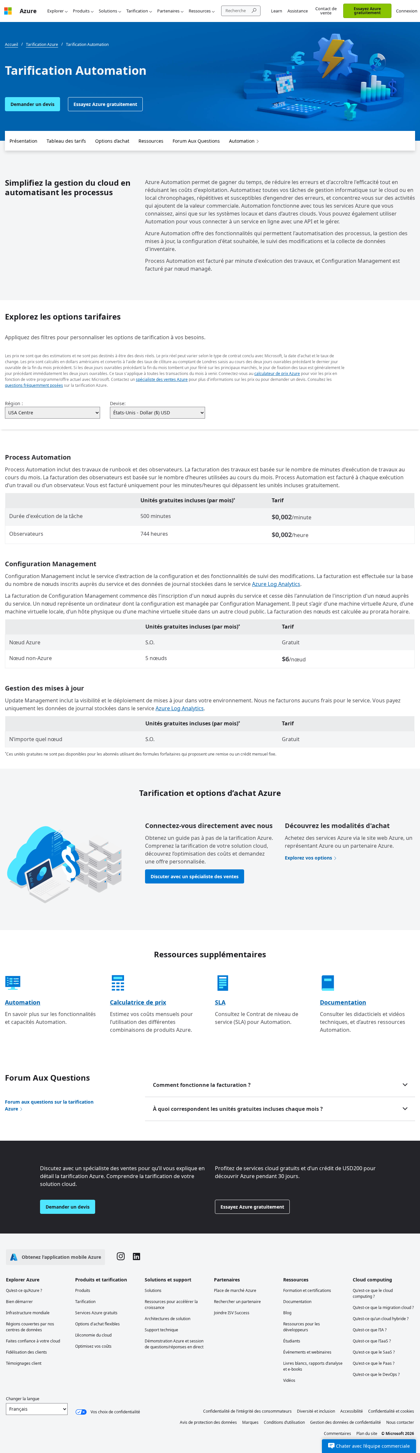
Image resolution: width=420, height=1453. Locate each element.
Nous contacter (400, 1422)
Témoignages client (23, 1363)
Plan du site (366, 1433)
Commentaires (337, 1433)
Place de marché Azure (235, 1290)
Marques (250, 1422)
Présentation (23, 141)
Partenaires (168, 11)
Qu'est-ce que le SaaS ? (374, 1352)
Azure (28, 11)
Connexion (406, 11)
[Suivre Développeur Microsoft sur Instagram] (121, 1257)
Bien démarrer (19, 1301)
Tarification (137, 11)
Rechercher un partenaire (237, 1301)
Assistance (297, 11)
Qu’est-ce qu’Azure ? (24, 1290)
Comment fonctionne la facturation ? (202, 1085)
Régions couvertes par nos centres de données (30, 1327)
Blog (287, 1313)
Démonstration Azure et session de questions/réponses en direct (174, 1344)
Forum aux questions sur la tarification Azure (49, 1105)
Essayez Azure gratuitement (367, 10)
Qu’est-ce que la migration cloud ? (383, 1307)
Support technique (161, 1330)
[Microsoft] (8, 11)
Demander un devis (32, 104)
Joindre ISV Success (231, 1313)
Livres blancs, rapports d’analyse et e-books (313, 1366)
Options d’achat (112, 141)
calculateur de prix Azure (277, 373)
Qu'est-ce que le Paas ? (373, 1363)
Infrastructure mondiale (28, 1313)
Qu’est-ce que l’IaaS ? (372, 1341)
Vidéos (289, 1380)
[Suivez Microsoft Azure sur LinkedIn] (136, 1257)
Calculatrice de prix (138, 1002)
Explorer (55, 11)
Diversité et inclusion (316, 1411)
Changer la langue (22, 1398)
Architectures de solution (167, 1318)
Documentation (343, 1002)
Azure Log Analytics (276, 584)
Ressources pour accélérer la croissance (171, 1304)
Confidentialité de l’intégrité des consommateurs (247, 1411)
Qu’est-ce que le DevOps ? (376, 1374)
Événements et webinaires (307, 1352)
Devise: (118, 403)
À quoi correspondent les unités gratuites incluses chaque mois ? (238, 1108)
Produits (81, 11)
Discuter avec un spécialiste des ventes (195, 876)
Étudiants (291, 1341)
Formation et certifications (307, 1290)
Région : (14, 403)
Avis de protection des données (208, 1422)
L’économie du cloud (93, 1335)
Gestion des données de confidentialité (345, 1422)
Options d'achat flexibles (97, 1324)
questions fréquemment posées (34, 385)
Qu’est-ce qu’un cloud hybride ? (381, 1318)
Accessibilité (351, 1411)
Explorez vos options (308, 858)
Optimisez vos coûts (93, 1346)
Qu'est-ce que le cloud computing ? (373, 1293)
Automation (242, 141)
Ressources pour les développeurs (301, 1327)
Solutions (108, 11)
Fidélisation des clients (26, 1352)
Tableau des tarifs (66, 141)
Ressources (200, 11)
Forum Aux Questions (196, 141)
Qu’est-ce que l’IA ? (370, 1330)
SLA (220, 1002)
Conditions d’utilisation (284, 1422)
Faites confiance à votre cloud (33, 1341)
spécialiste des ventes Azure (162, 379)
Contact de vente (326, 11)
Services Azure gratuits (96, 1313)
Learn (276, 11)
